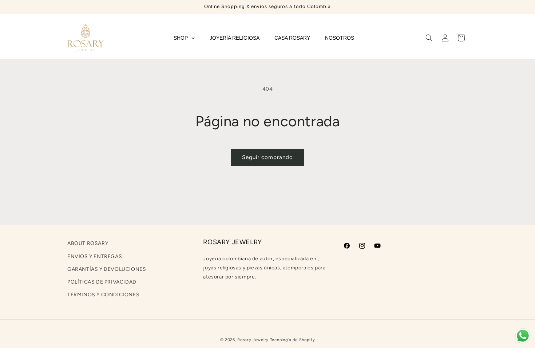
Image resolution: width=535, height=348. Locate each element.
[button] (429, 38)
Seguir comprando (267, 157)
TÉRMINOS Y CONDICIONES (103, 295)
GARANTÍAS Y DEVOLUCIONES (106, 269)
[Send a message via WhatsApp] (522, 335)
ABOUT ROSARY (87, 243)
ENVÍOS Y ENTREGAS (94, 256)
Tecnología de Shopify (292, 339)
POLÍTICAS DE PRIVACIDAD (101, 282)
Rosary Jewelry (253, 339)
